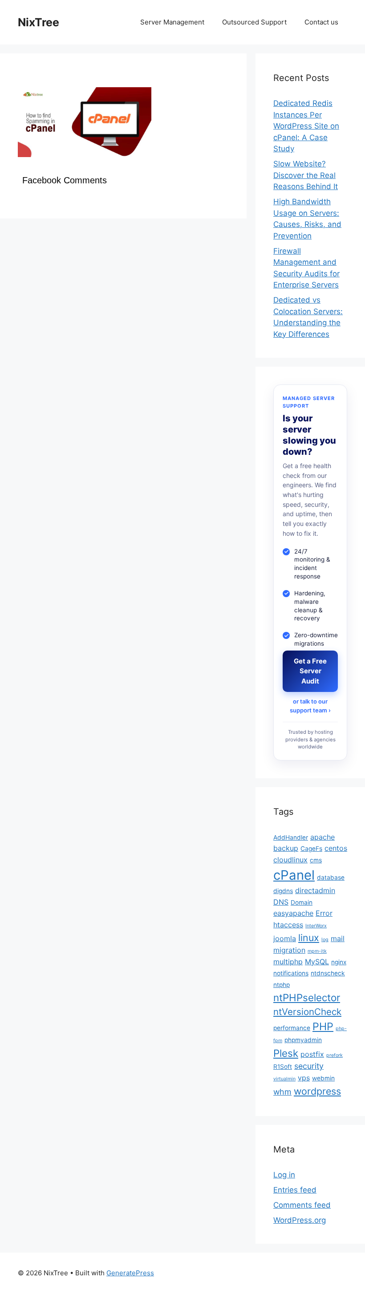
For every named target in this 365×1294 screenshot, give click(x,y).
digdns (283, 890)
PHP (322, 1026)
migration (289, 950)
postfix (312, 1054)
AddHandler (290, 837)
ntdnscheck (328, 973)
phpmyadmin (303, 1039)
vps (304, 1077)
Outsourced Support (254, 22)
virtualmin (284, 1079)
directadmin (315, 890)
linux (308, 937)
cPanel (294, 875)
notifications (290, 973)
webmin (323, 1078)
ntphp (281, 984)
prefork (334, 1055)
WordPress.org (299, 1220)
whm (282, 1091)
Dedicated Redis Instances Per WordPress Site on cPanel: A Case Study (306, 126)
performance (291, 1027)
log (324, 939)
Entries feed (294, 1189)
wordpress (317, 1091)
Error (324, 913)
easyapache (293, 913)
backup (285, 848)
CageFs (311, 848)
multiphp (288, 961)
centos (335, 848)
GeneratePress (130, 1273)
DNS (280, 902)
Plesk (285, 1053)
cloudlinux (290, 859)
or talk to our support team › (310, 706)
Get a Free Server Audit (310, 671)
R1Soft (282, 1066)
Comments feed (302, 1205)
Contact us (321, 22)
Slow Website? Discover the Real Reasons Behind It (305, 175)
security (309, 1066)
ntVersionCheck (307, 1011)
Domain (301, 902)
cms (316, 860)
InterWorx (316, 926)
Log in (284, 1174)
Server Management (172, 22)
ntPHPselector (306, 997)
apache (322, 837)
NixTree (38, 22)
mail (338, 938)
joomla (284, 938)
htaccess (288, 924)
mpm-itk (317, 951)
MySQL (317, 961)
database (331, 877)
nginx (338, 962)
